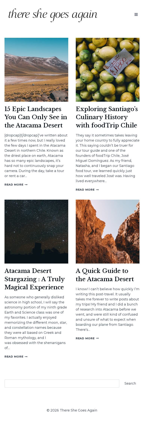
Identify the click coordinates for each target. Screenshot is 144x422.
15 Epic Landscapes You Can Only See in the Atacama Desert (35, 117)
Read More (15, 184)
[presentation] (36, 70)
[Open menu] (136, 14)
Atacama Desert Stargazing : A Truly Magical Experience (34, 279)
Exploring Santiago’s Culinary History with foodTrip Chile (107, 117)
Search (130, 383)
